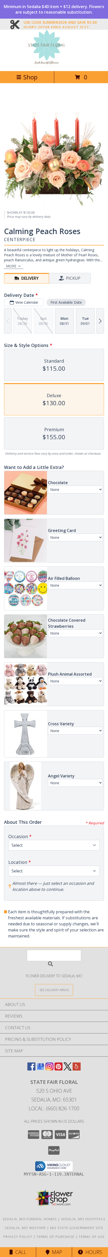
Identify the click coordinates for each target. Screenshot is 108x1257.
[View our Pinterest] (59, 1069)
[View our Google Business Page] (40, 1069)
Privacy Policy (17, 1236)
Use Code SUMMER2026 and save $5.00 (60, 22)
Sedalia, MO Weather (25, 1227)
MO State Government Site (76, 1227)
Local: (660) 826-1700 (54, 1108)
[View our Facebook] (31, 1069)
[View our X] (68, 1069)
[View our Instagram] (49, 1069)
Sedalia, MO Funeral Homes (30, 1219)
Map (55, 1252)
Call (19, 1252)
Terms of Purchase (55, 1236)
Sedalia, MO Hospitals (83, 1219)
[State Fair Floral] (54, 63)
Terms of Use (92, 1236)
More (11, 266)
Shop (30, 77)
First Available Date (66, 302)
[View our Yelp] (77, 1069)
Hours (92, 1252)
